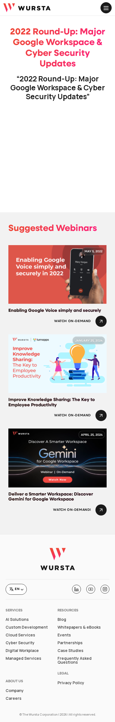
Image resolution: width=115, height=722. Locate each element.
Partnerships (70, 642)
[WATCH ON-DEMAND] (101, 321)
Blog (62, 619)
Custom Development (27, 627)
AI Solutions (17, 619)
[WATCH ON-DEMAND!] (101, 510)
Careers (13, 698)
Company (15, 690)
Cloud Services (20, 635)
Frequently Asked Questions (75, 660)
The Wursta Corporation (40, 714)
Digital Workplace (22, 650)
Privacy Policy (71, 682)
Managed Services (23, 658)
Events (64, 635)
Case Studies (70, 650)
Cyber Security (20, 642)
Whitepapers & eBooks (79, 627)
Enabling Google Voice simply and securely (54, 310)
